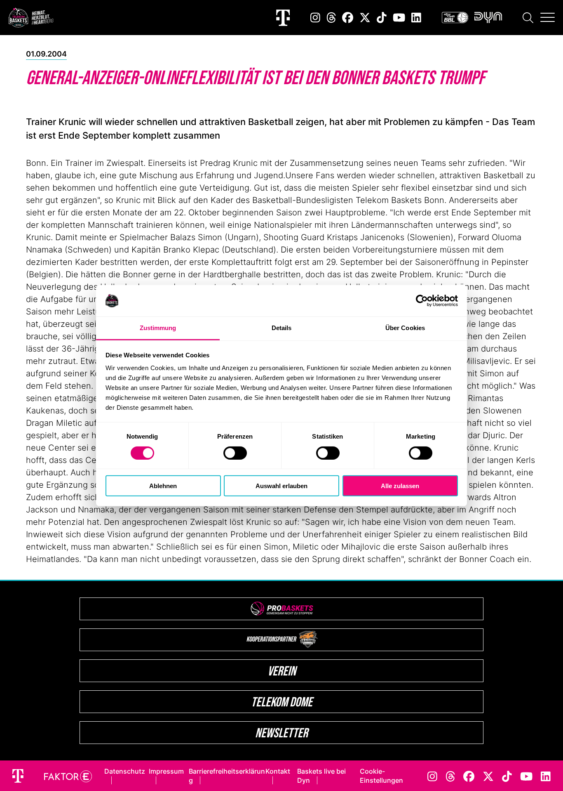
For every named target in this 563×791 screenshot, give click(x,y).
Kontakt (277, 771)
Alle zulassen (400, 485)
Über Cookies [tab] (405, 327)
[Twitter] (365, 17)
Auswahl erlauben (281, 485)
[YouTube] (399, 17)
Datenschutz (124, 771)
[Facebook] (347, 17)
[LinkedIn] (416, 17)
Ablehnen (163, 485)
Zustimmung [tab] (158, 327)
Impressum (166, 771)
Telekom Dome (281, 701)
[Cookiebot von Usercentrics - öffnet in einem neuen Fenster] (422, 301)
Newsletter (281, 732)
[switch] (235, 452)
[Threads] (331, 17)
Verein (281, 670)
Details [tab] (282, 327)
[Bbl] (455, 17)
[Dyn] (488, 17)
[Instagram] (315, 17)
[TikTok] (382, 17)
